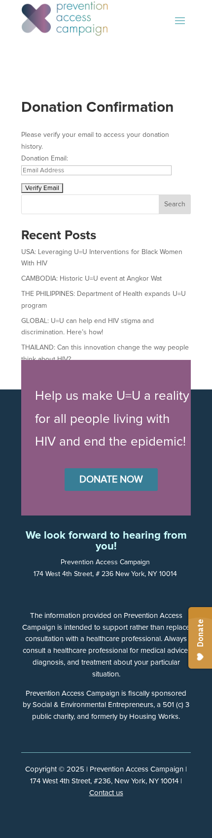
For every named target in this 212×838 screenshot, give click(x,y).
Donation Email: (44, 158)
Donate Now (111, 479)
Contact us (106, 793)
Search (174, 204)
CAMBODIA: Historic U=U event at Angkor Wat (91, 278)
